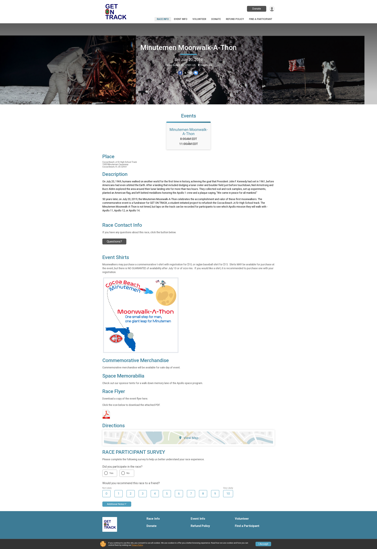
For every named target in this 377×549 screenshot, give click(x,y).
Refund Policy (235, 19)
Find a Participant (260, 19)
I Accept (263, 544)
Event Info (180, 19)
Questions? (114, 241)
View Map (191, 438)
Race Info (163, 19)
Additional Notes (115, 504)
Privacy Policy (137, 545)
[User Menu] (272, 8)
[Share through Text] (196, 73)
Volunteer (199, 19)
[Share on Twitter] (185, 73)
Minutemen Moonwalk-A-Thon (188, 47)
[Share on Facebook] (180, 73)
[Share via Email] (190, 73)
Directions (206, 65)
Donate (256, 8)
